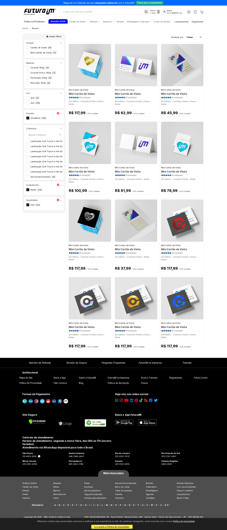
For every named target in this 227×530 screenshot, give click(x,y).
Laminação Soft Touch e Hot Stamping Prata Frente (59, 166)
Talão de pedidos (123, 490)
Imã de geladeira (92, 490)
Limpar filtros (54, 36)
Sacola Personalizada (125, 483)
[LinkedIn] (131, 400)
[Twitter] (156, 400)
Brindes (149, 483)
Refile (36, 189)
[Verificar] (37, 421)
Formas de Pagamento (36, 394)
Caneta (118, 494)
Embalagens (152, 490)
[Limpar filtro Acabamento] (58, 185)
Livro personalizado (186, 487)
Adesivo (26, 498)
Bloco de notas (122, 487)
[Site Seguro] (65, 423)
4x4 (35, 103)
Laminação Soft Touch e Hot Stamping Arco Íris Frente (60, 141)
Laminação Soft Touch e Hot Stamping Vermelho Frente (61, 171)
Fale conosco (60, 383)
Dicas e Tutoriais (149, 378)
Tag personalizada (93, 494)
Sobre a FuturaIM (87, 378)
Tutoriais (187, 362)
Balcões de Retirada (40, 362)
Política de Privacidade (30, 383)
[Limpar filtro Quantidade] (58, 200)
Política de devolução (118, 383)
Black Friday (183, 498)
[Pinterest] (136, 400)
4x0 (35, 98)
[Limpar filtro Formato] (58, 113)
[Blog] (145, 400)
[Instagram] (121, 400)
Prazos (144, 383)
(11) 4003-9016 (29, 456)
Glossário (37, 505)
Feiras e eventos (185, 490)
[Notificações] (195, 11)
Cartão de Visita (41, 47)
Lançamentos (183, 494)
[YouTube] (126, 400)
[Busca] (146, 11)
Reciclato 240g (40, 83)
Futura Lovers (201, 378)
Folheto (25, 490)
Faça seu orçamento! (149, 2)
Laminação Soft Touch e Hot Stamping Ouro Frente (58, 156)
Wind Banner (59, 494)
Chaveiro (119, 498)
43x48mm (38, 118)
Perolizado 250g (41, 78)
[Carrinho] (202, 11)
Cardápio (150, 498)
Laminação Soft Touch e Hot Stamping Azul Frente (58, 146)
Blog (81, 383)
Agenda (149, 494)
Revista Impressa (185, 483)
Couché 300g (40, 67)
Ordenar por (177, 37)
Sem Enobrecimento (43, 177)
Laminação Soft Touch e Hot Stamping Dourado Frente (60, 151)
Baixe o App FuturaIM (128, 414)
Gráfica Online (29, 483)
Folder (25, 494)
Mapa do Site (26, 378)
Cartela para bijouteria (95, 498)
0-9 (166, 505)
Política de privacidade (184, 521)
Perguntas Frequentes (113, 362)
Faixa (55, 498)
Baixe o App (60, 378)
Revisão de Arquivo (76, 362)
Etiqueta (57, 483)
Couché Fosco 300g (43, 72)
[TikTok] (141, 400)
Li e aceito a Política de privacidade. (112, 527)
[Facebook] (151, 400)
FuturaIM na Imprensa (150, 362)
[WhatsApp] (189, 11)
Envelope (88, 487)
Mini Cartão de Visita (43, 52)
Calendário (151, 487)
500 (35, 205)
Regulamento (175, 378)
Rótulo (56, 487)
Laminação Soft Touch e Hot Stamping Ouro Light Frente (61, 161)
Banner (56, 490)
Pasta (87, 483)
